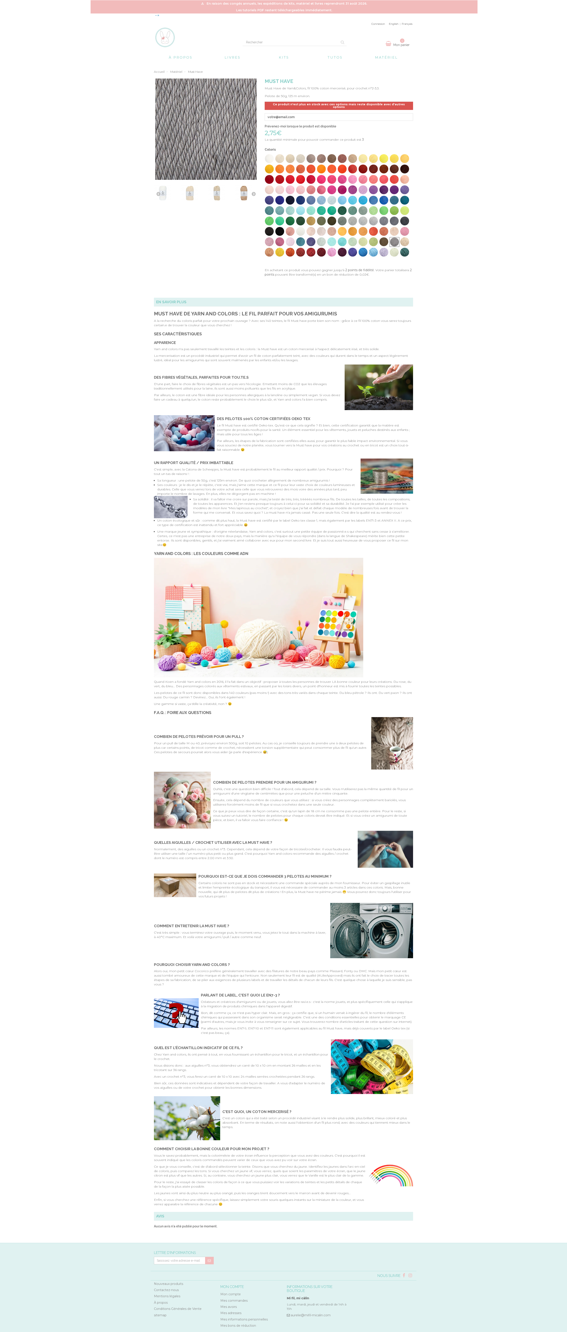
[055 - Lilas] (394, 189)
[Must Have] (163, 194)
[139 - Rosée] (394, 252)
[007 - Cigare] (331, 158)
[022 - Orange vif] (342, 169)
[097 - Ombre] (394, 221)
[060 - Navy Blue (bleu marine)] (300, 200)
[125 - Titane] (394, 242)
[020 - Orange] (321, 169)
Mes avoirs (228, 1307)
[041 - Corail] (394, 179)
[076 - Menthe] (321, 210)
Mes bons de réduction (238, 1326)
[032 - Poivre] (300, 179)
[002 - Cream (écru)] (279, 158)
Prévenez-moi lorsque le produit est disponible (300, 126)
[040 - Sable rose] (383, 179)
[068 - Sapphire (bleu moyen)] (383, 200)
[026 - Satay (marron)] (383, 169)
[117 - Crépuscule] (311, 241)
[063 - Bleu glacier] (331, 200)
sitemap (160, 1315)
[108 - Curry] (363, 231)
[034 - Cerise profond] (321, 179)
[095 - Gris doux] (373, 221)
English (393, 23)
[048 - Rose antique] (321, 189)
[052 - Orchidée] (363, 189)
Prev (158, 194)
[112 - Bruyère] (404, 231)
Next (253, 194)
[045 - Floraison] (290, 189)
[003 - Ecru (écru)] (290, 158)
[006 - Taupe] (321, 158)
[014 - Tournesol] (404, 158)
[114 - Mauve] (279, 241)
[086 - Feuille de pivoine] (279, 221)
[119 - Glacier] (331, 241)
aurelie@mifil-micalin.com (311, 1315)
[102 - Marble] (300, 231)
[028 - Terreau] (404, 169)
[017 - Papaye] (290, 169)
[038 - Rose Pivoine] (363, 179)
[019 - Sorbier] (311, 169)
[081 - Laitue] (373, 210)
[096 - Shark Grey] (383, 221)
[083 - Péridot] (394, 210)
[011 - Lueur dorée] (373, 158)
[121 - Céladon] (352, 241)
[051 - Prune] (352, 189)
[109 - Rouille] (373, 231)
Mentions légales (167, 1296)
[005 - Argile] (311, 158)
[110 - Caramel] (383, 231)
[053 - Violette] (373, 189)
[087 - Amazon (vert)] (290, 221)
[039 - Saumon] (373, 179)
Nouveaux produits (168, 1284)
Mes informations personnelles (244, 1319)
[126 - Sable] (404, 241)
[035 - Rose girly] (331, 179)
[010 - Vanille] (363, 158)
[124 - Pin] (383, 241)
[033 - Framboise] (311, 179)
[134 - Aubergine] (342, 252)
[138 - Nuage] (383, 252)
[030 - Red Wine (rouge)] (279, 179)
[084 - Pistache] (404, 210)
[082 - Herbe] (383, 210)
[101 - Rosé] (290, 231)
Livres (233, 57)
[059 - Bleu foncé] (290, 200)
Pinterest (281, 261)
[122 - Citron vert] (363, 241)
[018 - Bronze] (300, 169)
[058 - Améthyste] (279, 200)
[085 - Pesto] (269, 221)
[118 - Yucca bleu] (321, 241)
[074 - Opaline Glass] (300, 210)
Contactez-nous (166, 1290)
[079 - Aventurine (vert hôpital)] (352, 210)
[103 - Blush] (311, 231)
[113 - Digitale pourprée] (269, 241)
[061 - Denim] (311, 200)
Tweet (268, 261)
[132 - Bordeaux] (321, 252)
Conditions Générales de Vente (178, 1309)
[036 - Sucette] (342, 179)
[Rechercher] (342, 42)
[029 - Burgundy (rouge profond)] (269, 179)
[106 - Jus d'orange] (342, 231)
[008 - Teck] (342, 158)
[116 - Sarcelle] (300, 241)
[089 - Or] (311, 221)
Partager (274, 261)
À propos (180, 57)
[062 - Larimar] (321, 200)
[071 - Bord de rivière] (269, 210)
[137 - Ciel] (373, 252)
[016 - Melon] (279, 169)
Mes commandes (234, 1301)
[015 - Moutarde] (269, 169)
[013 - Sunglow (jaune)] (394, 158)
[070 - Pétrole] (404, 200)
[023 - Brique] (352, 169)
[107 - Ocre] (352, 231)
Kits (284, 57)
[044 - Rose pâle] (279, 189)
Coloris (270, 149)
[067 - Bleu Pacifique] (373, 200)
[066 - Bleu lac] (363, 200)
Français (407, 23)
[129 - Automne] (290, 252)
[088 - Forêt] (300, 221)
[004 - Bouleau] (300, 158)
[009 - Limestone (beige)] (352, 158)
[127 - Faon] (269, 252)
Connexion (378, 23)
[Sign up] (209, 1260)
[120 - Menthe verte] (342, 241)
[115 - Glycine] (290, 241)
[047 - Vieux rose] (311, 189)
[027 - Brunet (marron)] (394, 169)
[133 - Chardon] (331, 252)
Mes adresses (230, 1313)
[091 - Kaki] (331, 221)
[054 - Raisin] (383, 189)
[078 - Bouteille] (342, 210)
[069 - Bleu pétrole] (394, 200)
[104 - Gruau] (321, 231)
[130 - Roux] (300, 252)
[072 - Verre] (279, 210)
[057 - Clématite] (269, 200)
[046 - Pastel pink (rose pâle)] (300, 189)
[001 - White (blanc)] (269, 158)
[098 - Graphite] (404, 221)
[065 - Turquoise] (352, 200)
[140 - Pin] (404, 252)
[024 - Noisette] (363, 169)
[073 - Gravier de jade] (290, 210)
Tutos (335, 57)
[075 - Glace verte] (311, 210)
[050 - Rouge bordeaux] (342, 189)
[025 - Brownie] (373, 169)
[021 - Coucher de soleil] (331, 169)
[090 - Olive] (321, 221)
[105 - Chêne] (331, 231)
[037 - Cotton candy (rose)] (352, 179)
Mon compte (230, 1294)
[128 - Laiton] (279, 252)
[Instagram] (410, 1276)
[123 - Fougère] (373, 241)
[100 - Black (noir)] (279, 231)
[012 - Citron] (383, 158)
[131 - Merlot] (311, 252)
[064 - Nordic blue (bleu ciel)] (342, 200)
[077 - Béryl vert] (331, 210)
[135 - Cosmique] (352, 252)
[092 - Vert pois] (342, 221)
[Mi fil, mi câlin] (195, 37)
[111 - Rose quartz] (394, 231)
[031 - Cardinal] (290, 179)
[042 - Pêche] (404, 179)
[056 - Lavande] (404, 189)
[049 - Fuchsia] (331, 189)
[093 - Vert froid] (352, 221)
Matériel (386, 57)
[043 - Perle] (269, 189)
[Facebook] (404, 1276)
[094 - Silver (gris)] (363, 221)
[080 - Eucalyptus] (363, 210)
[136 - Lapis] (363, 252)
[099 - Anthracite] (269, 231)
